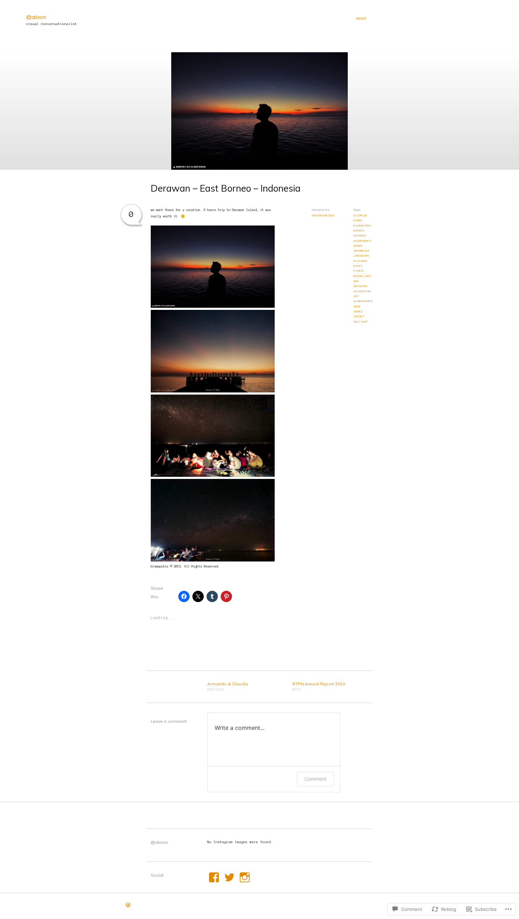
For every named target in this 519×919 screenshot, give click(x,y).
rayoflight (362, 276)
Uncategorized (323, 215)
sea (356, 281)
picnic (358, 270)
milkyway (360, 261)
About (361, 18)
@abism (36, 16)
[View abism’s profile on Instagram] (244, 877)
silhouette (362, 291)
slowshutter (363, 301)
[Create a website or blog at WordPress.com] (128, 906)
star (356, 306)
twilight (360, 321)
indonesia (361, 250)
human (357, 245)
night (357, 266)
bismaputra (362, 225)
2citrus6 (360, 215)
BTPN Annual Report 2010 (318, 686)
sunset (358, 316)
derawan (359, 235)
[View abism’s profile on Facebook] (214, 877)
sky (356, 296)
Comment (315, 779)
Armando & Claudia (227, 686)
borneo (358, 230)
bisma (357, 220)
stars (357, 311)
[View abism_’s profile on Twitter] (229, 877)
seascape (360, 286)
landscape (361, 255)
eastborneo (362, 240)
